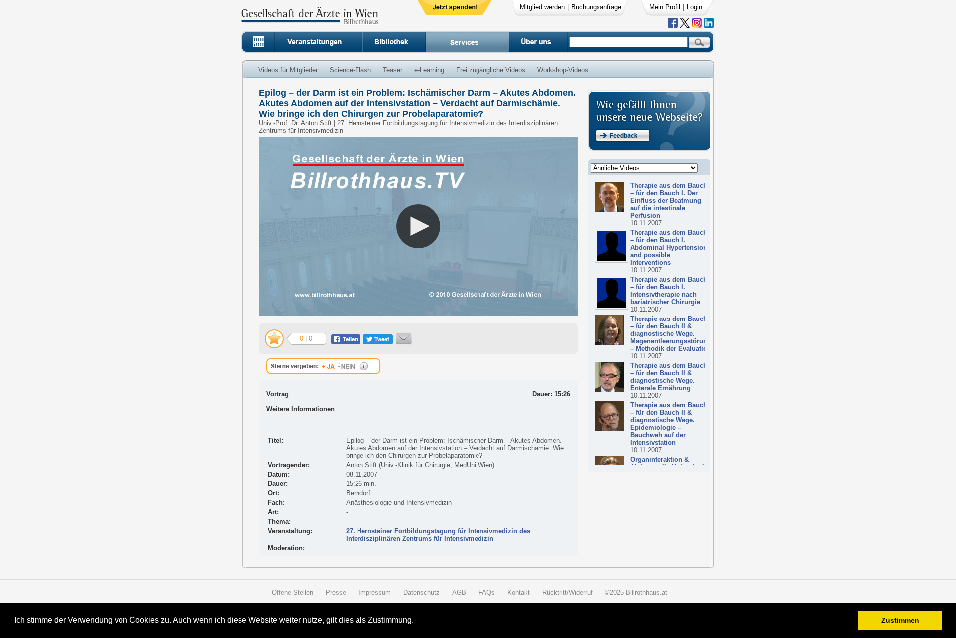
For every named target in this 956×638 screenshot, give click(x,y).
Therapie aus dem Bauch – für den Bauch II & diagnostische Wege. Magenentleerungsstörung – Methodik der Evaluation (670, 333)
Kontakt (518, 592)
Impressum (374, 592)
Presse (336, 592)
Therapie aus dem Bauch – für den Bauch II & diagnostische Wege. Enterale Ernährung (668, 377)
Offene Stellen (292, 592)
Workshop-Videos (562, 70)
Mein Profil (664, 7)
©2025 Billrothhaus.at (636, 592)
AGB (459, 592)
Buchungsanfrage (596, 7)
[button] (417, 621)
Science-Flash (350, 70)
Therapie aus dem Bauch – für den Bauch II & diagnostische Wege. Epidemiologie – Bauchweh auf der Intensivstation (668, 423)
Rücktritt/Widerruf (567, 592)
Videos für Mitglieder (288, 70)
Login (694, 7)
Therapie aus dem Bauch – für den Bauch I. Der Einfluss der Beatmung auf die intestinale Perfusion (668, 200)
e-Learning (429, 70)
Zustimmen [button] (900, 620)
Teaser (392, 70)
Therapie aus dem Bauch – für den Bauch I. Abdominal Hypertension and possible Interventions (668, 247)
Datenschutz (421, 592)
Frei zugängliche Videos (490, 70)
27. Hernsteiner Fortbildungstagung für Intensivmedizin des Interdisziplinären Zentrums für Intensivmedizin (438, 534)
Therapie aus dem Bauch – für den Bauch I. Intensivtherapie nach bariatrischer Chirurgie (668, 291)
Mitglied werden (542, 7)
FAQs (486, 592)
